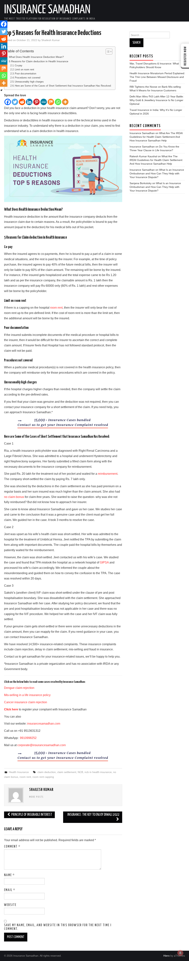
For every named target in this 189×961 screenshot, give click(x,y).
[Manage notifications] (180, 953)
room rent (56, 307)
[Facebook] (7, 102)
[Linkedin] (29, 102)
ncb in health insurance (98, 772)
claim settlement (66, 772)
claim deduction (46, 772)
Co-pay (18, 65)
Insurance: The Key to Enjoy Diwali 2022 (93, 814)
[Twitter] (15, 102)
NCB (80, 772)
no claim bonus (14, 496)
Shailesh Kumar (50, 40)
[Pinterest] (36, 102)
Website (10, 905)
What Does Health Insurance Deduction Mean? (36, 56)
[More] (65, 102)
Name (9, 875)
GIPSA (104, 562)
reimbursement (107, 473)
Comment (12, 846)
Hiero (166, 955)
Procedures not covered (27, 77)
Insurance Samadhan (47, 10)
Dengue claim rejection (19, 687)
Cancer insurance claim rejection (25, 702)
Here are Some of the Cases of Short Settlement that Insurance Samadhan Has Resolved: (63, 85)
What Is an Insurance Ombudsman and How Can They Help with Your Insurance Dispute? (157, 173)
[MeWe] (43, 102)
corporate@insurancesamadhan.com (41, 745)
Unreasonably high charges (29, 81)
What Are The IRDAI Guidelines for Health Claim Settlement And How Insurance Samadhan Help (156, 137)
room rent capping (43, 776)
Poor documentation (25, 73)
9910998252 (28, 737)
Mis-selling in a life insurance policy (27, 695)
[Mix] (51, 102)
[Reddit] (22, 102)
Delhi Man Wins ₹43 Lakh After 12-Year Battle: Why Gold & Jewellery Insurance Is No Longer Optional (157, 100)
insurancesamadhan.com (43, 723)
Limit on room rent (24, 69)
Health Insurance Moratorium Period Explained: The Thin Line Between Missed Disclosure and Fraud (157, 77)
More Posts (36, 797)
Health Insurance (19, 772)
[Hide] (1, 90)
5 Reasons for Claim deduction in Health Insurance (38, 61)
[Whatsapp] (58, 102)
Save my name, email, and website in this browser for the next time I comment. (57, 927)
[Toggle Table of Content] (107, 51)
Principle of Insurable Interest (31, 814)
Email (9, 890)
